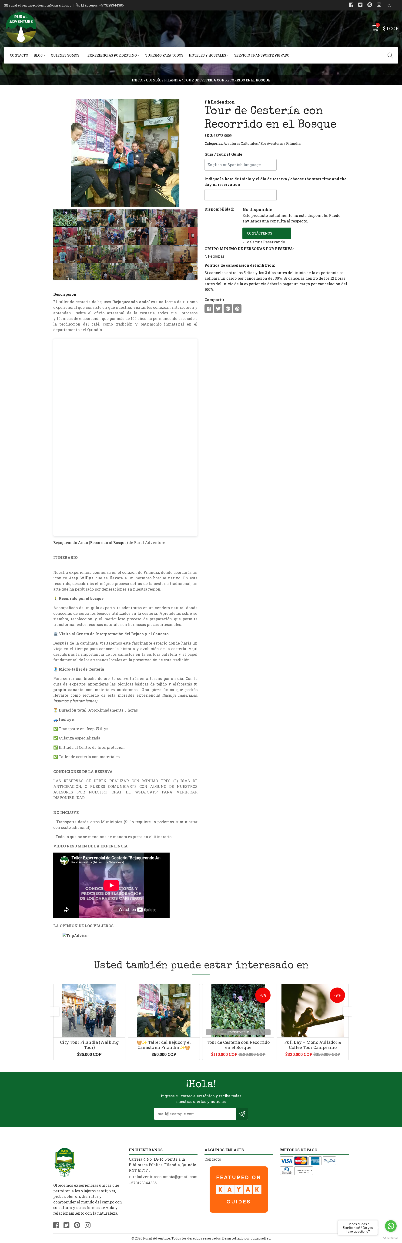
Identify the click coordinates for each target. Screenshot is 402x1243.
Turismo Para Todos (164, 55)
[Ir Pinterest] (369, 5)
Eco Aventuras (272, 143)
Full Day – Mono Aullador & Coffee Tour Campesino (312, 1044)
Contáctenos (259, 233)
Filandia (172, 80)
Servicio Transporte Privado (261, 55)
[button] (64, 153)
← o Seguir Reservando (263, 241)
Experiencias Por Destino (112, 55)
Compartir (214, 299)
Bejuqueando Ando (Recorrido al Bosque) (90, 542)
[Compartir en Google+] (228, 308)
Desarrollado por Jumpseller (246, 1238)
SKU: (208, 135)
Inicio (137, 80)
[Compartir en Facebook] (208, 308)
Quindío (153, 80)
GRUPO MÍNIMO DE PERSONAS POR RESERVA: (249, 248)
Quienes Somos (65, 55)
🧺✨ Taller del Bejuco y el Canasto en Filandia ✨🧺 (164, 1044)
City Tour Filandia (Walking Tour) (89, 1044)
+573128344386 (143, 1182)
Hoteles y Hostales (207, 55)
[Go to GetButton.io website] (390, 1238)
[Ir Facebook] (351, 5)
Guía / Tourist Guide (223, 154)
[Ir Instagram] (379, 5)
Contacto (19, 55)
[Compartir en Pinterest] (237, 308)
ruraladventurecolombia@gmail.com (40, 5)
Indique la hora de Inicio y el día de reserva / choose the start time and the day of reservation (275, 181)
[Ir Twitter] (360, 5)
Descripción (64, 294)
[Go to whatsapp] (391, 1226)
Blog (38, 55)
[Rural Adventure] (102, 27)
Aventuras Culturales (241, 143)
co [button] (390, 5)
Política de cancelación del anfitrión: (239, 265)
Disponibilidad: (219, 209)
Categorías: (213, 143)
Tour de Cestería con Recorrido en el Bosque (238, 1044)
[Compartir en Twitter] (218, 308)
